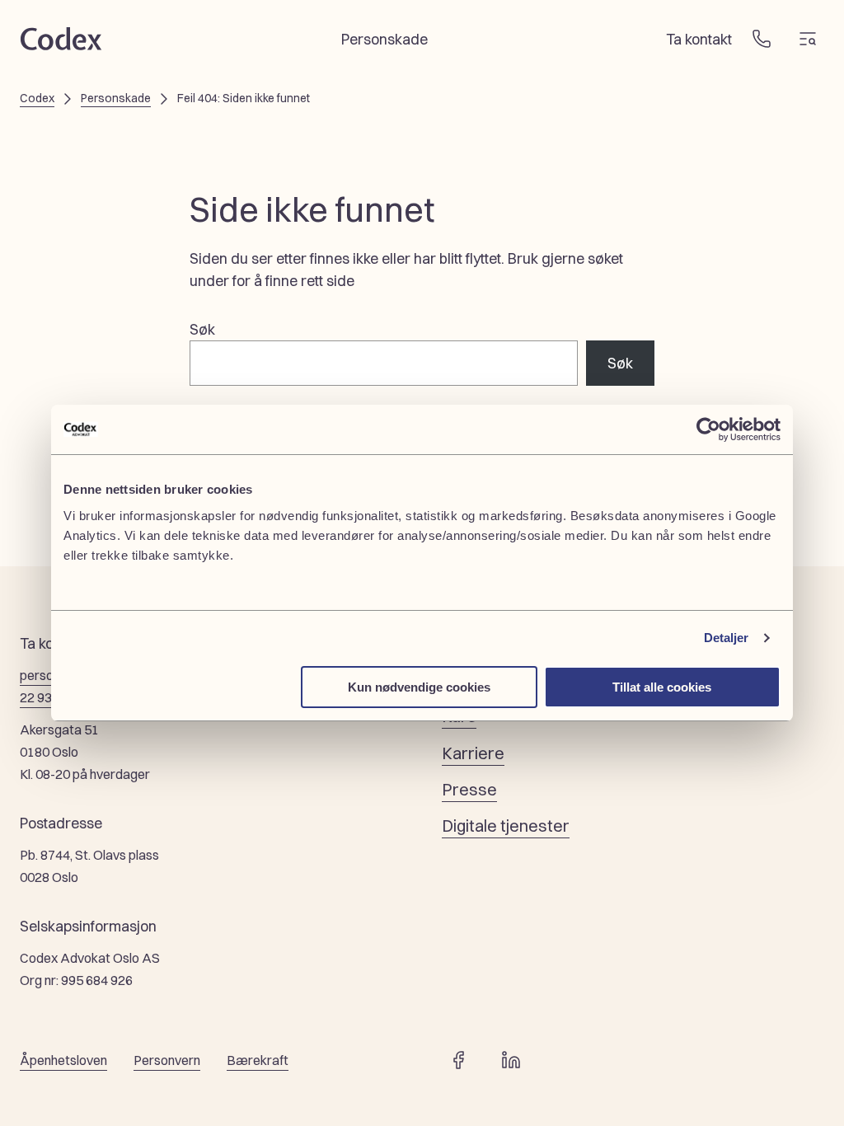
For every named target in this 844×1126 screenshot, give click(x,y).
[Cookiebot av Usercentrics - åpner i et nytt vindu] (708, 429)
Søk (202, 329)
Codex (37, 98)
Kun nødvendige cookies (419, 687)
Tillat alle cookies (661, 687)
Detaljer (726, 638)
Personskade (116, 98)
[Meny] (807, 38)
